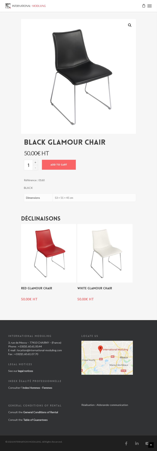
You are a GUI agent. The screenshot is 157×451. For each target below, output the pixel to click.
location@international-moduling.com (39, 350)
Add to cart (59, 164)
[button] (129, 25)
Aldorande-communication (112, 404)
